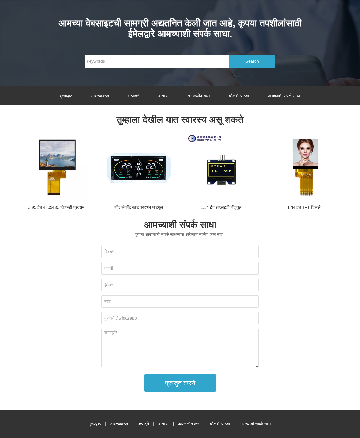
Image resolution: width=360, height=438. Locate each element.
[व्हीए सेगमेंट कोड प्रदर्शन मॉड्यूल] (138, 169)
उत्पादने (133, 96)
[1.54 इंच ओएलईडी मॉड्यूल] (221, 169)
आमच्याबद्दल (100, 96)
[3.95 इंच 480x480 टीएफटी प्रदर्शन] (56, 169)
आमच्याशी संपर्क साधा (284, 96)
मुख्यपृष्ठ (66, 96)
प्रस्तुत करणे (180, 383)
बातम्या (163, 96)
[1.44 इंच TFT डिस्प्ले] (304, 169)
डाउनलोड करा (199, 96)
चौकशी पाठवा (239, 96)
